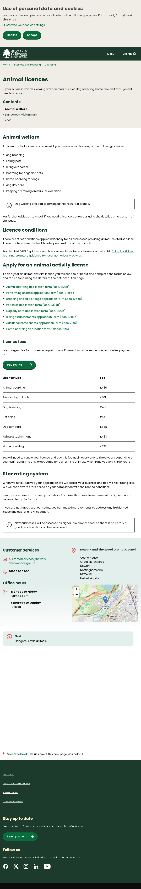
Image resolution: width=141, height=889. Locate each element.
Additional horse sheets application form (34, 323)
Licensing (50, 64)
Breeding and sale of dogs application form (35, 299)
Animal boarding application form (29, 287)
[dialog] (70, 23)
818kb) (69, 293)
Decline (12, 35)
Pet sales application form (24, 305)
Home (6, 64)
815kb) (77, 299)
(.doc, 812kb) (60, 287)
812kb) (61, 311)
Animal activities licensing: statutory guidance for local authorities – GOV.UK (68, 253)
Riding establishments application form (33, 317)
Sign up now (15, 836)
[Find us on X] (16, 868)
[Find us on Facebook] (6, 868)
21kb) (73, 323)
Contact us (8, 774)
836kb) (64, 329)
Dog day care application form (27, 311)
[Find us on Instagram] (27, 868)
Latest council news (13, 801)
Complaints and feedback (16, 783)
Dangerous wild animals (21, 115)
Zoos (8, 120)
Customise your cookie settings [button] (24, 25)
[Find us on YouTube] (47, 868)
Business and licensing (27, 64)
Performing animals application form (31, 293)
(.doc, (61, 293)
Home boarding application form (28, 329)
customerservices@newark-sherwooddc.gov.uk (28, 561)
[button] (105, 599)
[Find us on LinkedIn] (37, 868)
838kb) (55, 305)
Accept (32, 35)
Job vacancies (10, 792)
